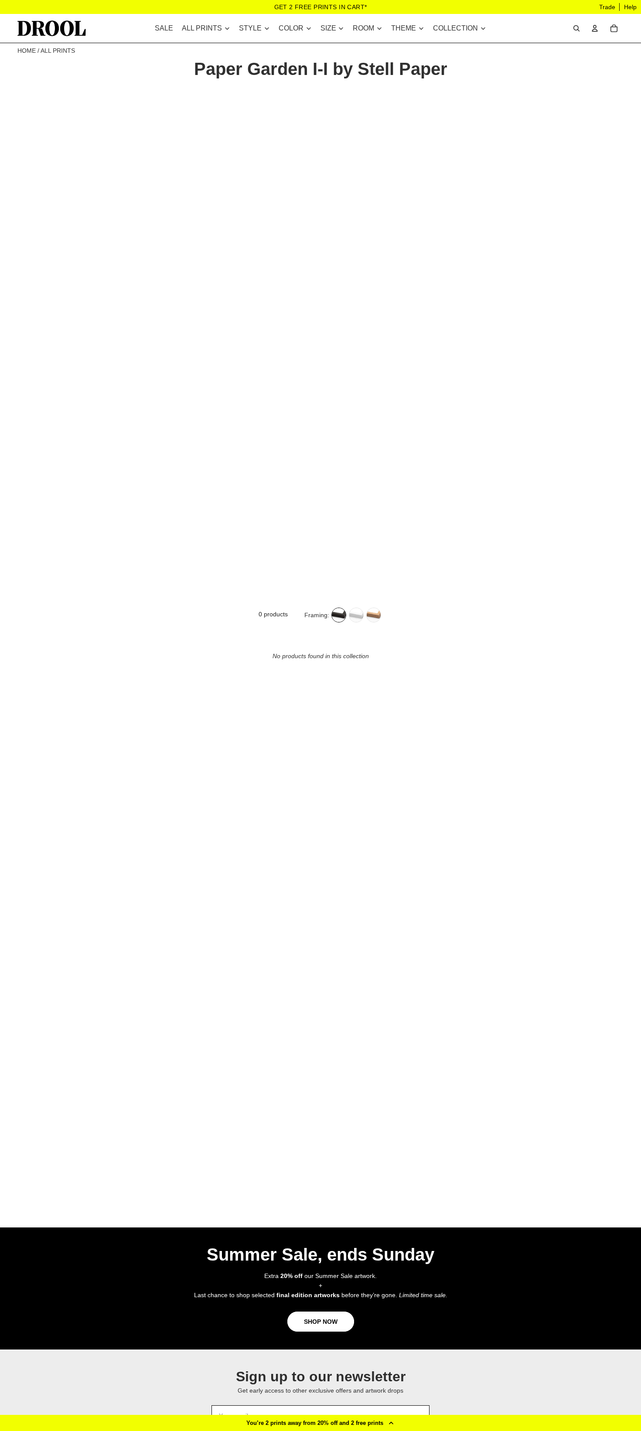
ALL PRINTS (58, 50)
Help (630, 6)
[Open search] (576, 28)
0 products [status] (273, 614)
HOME (26, 50)
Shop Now (321, 1321)
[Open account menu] (594, 28)
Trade (607, 6)
